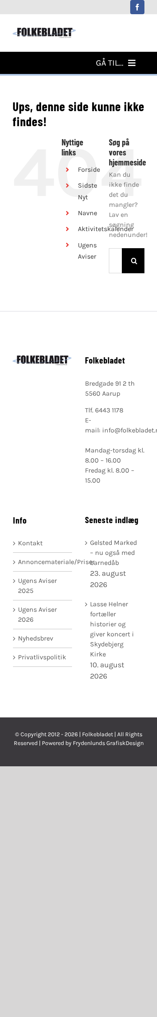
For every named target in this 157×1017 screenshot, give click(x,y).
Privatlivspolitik (42, 657)
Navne (87, 213)
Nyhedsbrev (35, 638)
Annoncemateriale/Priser (43, 562)
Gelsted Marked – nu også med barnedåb (113, 553)
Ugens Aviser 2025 (37, 586)
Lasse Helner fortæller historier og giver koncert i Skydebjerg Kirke (112, 629)
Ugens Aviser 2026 (37, 614)
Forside (89, 169)
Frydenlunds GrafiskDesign (108, 743)
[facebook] (137, 7)
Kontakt (30, 543)
